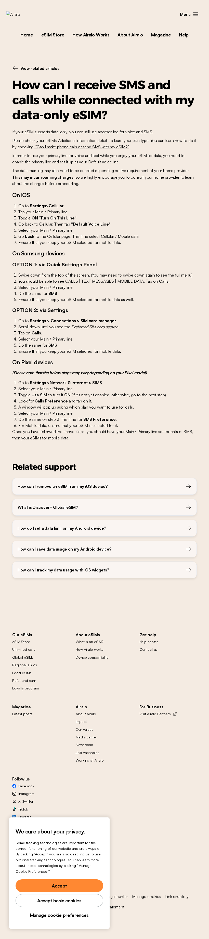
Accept (59, 886)
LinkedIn (25, 817)
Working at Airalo (90, 760)
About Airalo (130, 34)
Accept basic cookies (59, 900)
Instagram (26, 793)
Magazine (161, 34)
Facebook (26, 786)
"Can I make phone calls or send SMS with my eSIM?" (81, 146)
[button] (195, 14)
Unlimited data (23, 649)
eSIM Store (52, 34)
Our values (84, 729)
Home (26, 34)
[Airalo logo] (21, 14)
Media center (86, 737)
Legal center (117, 896)
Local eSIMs (21, 673)
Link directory (177, 896)
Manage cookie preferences (59, 915)
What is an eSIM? (89, 642)
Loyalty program (25, 688)
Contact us (148, 649)
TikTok (23, 809)
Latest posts (22, 714)
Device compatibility (92, 657)
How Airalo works (89, 649)
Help (184, 34)
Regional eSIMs (24, 665)
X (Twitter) (26, 801)
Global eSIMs (22, 657)
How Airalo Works (90, 34)
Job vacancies (87, 752)
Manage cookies (146, 896)
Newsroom (84, 744)
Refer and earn (24, 680)
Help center (148, 642)
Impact (81, 721)
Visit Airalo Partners (155, 714)
